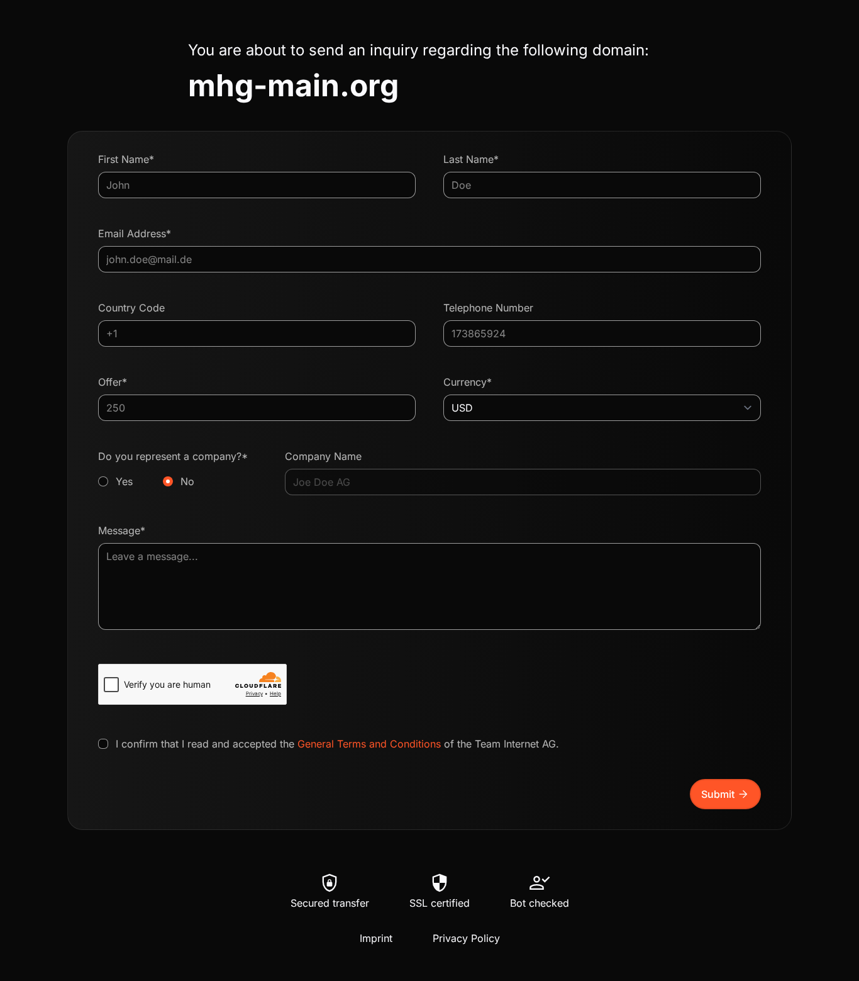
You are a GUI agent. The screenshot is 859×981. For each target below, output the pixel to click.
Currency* (467, 382)
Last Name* (471, 159)
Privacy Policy (466, 938)
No (187, 481)
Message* (121, 530)
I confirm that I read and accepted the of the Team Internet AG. (337, 743)
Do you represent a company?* (173, 469)
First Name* (126, 159)
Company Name (323, 456)
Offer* (112, 382)
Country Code (131, 307)
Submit (725, 794)
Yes (124, 481)
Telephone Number (488, 307)
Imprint (376, 938)
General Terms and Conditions (369, 743)
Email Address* (134, 233)
